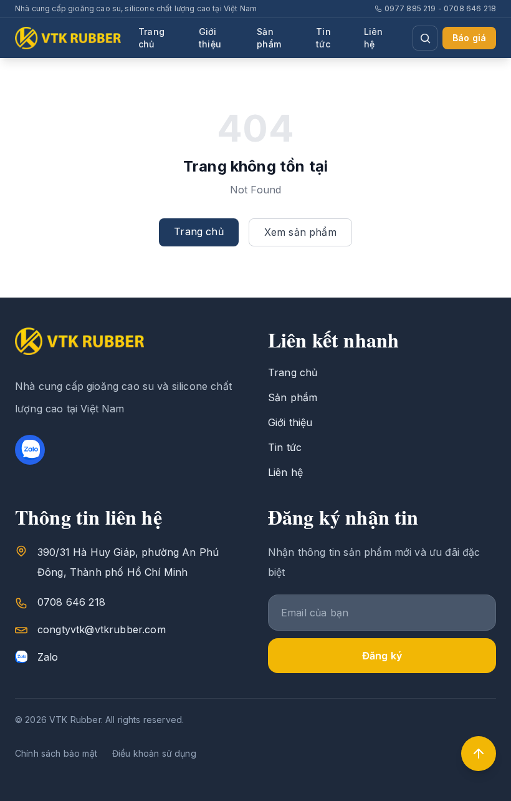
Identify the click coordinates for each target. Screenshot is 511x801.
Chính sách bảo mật (56, 753)
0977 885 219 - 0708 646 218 (440, 8)
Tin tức (323, 37)
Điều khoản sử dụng (154, 753)
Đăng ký (382, 655)
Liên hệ (373, 37)
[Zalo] (30, 450)
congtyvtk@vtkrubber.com (101, 629)
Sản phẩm (269, 37)
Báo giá (469, 37)
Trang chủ (151, 37)
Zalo (48, 657)
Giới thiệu (210, 37)
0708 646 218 (71, 602)
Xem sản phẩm (300, 232)
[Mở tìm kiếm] (425, 38)
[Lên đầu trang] (478, 753)
